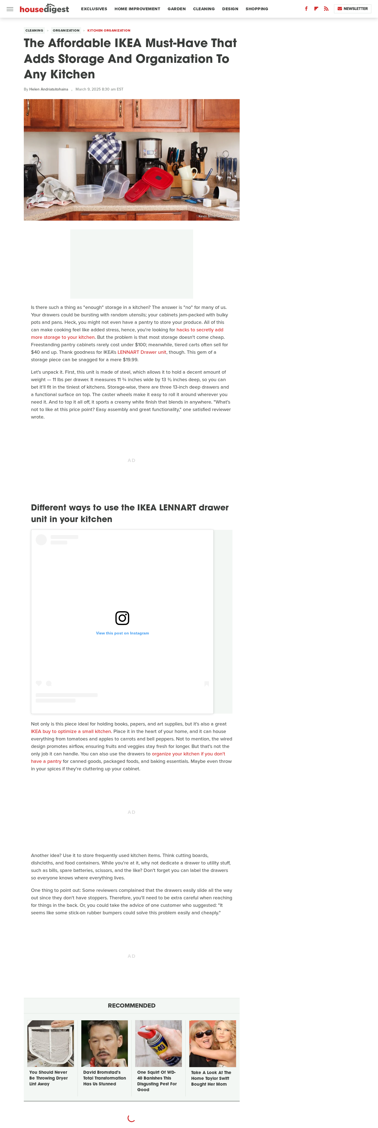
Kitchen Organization (108, 30)
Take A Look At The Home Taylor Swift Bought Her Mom (211, 1079)
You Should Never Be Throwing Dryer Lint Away (48, 1078)
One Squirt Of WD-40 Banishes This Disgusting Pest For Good (157, 1081)
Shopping (257, 9)
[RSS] (326, 10)
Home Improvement (137, 9)
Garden (177, 9)
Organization (66, 30)
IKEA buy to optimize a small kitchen (71, 731)
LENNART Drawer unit (142, 352)
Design (230, 9)
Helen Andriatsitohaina (48, 89)
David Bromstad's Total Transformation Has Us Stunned (104, 1078)
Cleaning (204, 9)
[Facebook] (306, 10)
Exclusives (94, 9)
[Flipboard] (316, 10)
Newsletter (356, 9)
